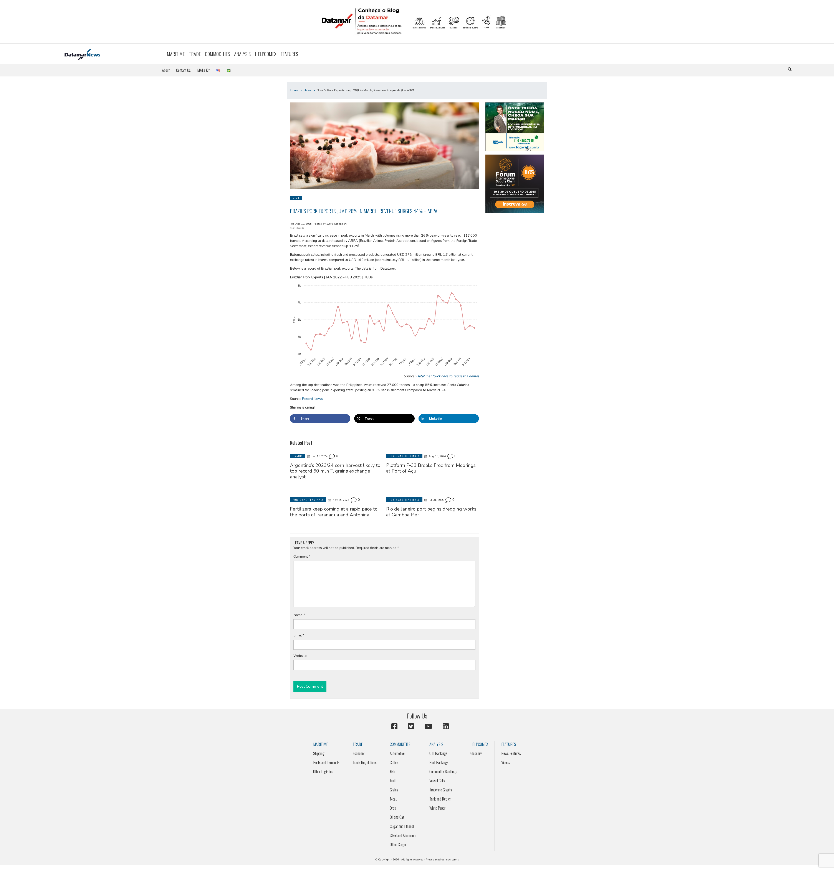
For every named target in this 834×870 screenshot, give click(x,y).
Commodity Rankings (443, 771)
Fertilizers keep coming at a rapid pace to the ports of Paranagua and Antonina (333, 512)
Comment (301, 556)
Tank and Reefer (440, 799)
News (308, 90)
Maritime (176, 53)
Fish (392, 771)
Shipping (318, 753)
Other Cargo (398, 844)
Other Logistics (323, 771)
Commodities (217, 53)
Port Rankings (438, 762)
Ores (393, 808)
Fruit (393, 780)
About (166, 70)
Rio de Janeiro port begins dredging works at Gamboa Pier (431, 512)
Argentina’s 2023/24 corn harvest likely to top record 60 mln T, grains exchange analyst (335, 471)
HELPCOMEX (265, 53)
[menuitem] (176, 54)
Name (299, 615)
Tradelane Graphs (440, 790)
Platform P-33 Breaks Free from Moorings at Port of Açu (431, 468)
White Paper (437, 808)
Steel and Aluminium (403, 835)
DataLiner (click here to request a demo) (447, 376)
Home (294, 90)
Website (300, 655)
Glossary (476, 753)
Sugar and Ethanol (402, 826)
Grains (394, 790)
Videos (505, 762)
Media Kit (203, 70)
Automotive (397, 753)
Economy (358, 753)
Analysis (242, 53)
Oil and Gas (397, 817)
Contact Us (183, 70)
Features (289, 53)
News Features (511, 753)
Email (298, 635)
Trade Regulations (365, 762)
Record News (312, 398)
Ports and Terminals (326, 762)
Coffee (394, 762)
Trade (195, 53)
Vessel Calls (437, 780)
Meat (393, 799)
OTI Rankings (438, 753)
